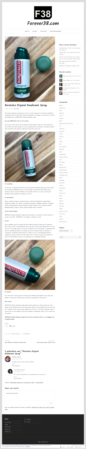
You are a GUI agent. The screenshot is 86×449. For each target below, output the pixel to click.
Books (60, 110)
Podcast (61, 191)
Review (18, 334)
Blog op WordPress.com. (43, 442)
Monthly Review (63, 170)
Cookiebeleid (27, 446)
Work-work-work (63, 221)
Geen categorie (62, 147)
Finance (61, 141)
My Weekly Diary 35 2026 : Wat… (74, 76)
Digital (60, 121)
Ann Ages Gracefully (67, 84)
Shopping (61, 203)
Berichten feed (7, 427)
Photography (62, 188)
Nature (60, 178)
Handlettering (62, 154)
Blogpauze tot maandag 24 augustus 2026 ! (69, 66)
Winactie (61, 219)
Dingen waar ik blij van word (66, 123)
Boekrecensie (62, 108)
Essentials (61, 131)
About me (27, 31)
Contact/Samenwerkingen (55, 31)
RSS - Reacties (27, 422)
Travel (60, 216)
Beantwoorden (16, 366)
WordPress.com (7, 431)
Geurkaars (61, 149)
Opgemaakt (61, 180)
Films (60, 139)
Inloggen (6, 424)
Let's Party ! (62, 162)
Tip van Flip (62, 214)
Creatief (61, 116)
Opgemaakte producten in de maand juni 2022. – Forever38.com (26, 383)
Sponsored (61, 206)
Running (61, 201)
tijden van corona (63, 211)
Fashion (61, 134)
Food (60, 144)
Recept (60, 196)
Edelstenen (61, 129)
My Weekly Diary (63, 175)
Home (60, 160)
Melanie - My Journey (67, 92)
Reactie (51, 403)
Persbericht (61, 183)
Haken (60, 152)
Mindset (61, 165)
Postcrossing (62, 193)
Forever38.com (43, 24)
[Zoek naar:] (70, 237)
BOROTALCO (27, 334)
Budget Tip (61, 113)
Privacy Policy (43, 31)
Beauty (13, 334)
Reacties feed (7, 429)
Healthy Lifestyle (63, 157)
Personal (61, 185)
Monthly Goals (62, 167)
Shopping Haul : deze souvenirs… (73, 80)
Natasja (14, 357)
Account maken (8, 422)
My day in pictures (63, 172)
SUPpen (61, 209)
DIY (60, 126)
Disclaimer (34, 31)
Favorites (61, 136)
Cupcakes (61, 118)
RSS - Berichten (27, 419)
